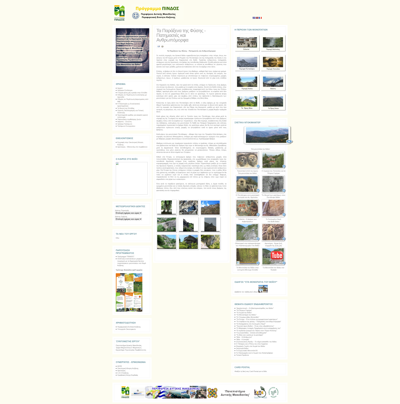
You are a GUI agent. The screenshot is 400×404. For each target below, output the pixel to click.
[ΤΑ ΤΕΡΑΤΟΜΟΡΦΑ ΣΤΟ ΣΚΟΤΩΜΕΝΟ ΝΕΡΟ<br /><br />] (210, 207)
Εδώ (117, 238)
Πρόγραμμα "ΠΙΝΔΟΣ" (125, 256)
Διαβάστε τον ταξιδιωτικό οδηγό (246, 292)
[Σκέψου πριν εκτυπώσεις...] (162, 47)
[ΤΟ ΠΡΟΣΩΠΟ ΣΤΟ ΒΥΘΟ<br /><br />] (166, 242)
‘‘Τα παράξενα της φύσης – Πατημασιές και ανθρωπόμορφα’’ (258, 321)
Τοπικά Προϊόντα (242, 355)
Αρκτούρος (121, 371)
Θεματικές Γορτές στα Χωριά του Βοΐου (250, 346)
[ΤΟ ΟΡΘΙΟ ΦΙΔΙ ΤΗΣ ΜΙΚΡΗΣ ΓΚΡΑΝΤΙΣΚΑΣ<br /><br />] (210, 225)
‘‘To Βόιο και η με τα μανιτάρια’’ (249, 335)
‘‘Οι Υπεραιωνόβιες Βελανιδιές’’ (247, 317)
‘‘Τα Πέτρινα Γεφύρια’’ (244, 310)
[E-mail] (158, 47)
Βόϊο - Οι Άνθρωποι (244, 337)
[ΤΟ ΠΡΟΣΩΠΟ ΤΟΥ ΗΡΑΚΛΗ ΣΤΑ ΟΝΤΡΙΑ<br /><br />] (188, 242)
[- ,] (273, 232)
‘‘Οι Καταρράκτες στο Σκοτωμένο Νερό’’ (251, 324)
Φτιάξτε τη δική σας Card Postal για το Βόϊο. (251, 371)
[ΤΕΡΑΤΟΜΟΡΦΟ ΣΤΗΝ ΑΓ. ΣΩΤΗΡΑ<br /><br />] (166, 225)
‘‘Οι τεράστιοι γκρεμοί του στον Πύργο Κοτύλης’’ (256, 331)
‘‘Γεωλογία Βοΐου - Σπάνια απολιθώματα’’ (251, 333)
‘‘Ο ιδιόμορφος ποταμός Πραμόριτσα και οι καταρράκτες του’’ (258, 328)
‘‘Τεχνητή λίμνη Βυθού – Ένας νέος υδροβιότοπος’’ (255, 326)
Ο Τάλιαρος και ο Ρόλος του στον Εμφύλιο (252, 344)
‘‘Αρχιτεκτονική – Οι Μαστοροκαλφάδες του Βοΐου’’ (255, 308)
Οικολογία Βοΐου (242, 348)
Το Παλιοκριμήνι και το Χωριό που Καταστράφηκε (254, 353)
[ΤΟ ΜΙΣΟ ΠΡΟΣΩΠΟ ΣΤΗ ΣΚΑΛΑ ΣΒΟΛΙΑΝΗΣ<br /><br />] (188, 225)
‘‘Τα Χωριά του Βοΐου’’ (244, 313)
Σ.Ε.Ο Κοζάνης (123, 373)
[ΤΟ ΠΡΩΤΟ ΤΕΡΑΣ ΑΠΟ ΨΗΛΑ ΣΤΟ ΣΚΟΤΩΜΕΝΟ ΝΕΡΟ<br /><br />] (210, 242)
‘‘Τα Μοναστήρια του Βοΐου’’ (246, 315)
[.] (247, 184)
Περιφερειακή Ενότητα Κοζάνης (129, 327)
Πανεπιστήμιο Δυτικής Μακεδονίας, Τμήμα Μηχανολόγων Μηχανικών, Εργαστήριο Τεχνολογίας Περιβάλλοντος (131, 347)
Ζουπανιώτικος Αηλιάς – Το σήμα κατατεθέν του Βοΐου (256, 342)
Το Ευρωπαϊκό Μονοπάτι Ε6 (247, 351)
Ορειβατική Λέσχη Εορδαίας (127, 375)
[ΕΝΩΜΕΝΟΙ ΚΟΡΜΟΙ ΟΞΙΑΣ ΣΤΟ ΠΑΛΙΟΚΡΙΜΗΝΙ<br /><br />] (166, 207)
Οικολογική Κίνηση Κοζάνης (127, 368)
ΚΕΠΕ (119, 366)
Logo (158, 12)
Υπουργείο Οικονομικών (126, 329)
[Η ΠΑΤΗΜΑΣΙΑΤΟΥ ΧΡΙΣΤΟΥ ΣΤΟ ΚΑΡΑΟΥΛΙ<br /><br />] (188, 207)
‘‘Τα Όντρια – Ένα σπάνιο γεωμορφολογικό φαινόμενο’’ (257, 319)
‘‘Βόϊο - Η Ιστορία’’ (242, 339)
